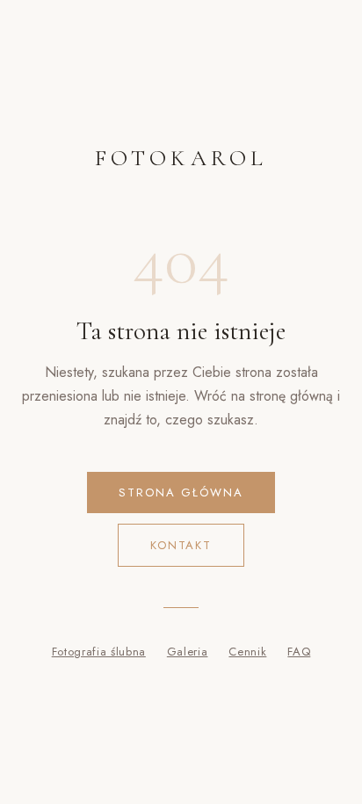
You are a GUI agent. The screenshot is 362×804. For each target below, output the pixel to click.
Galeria (187, 651)
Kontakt (181, 545)
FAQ (298, 651)
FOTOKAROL (181, 157)
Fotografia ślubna (99, 651)
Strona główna (181, 492)
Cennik (247, 651)
